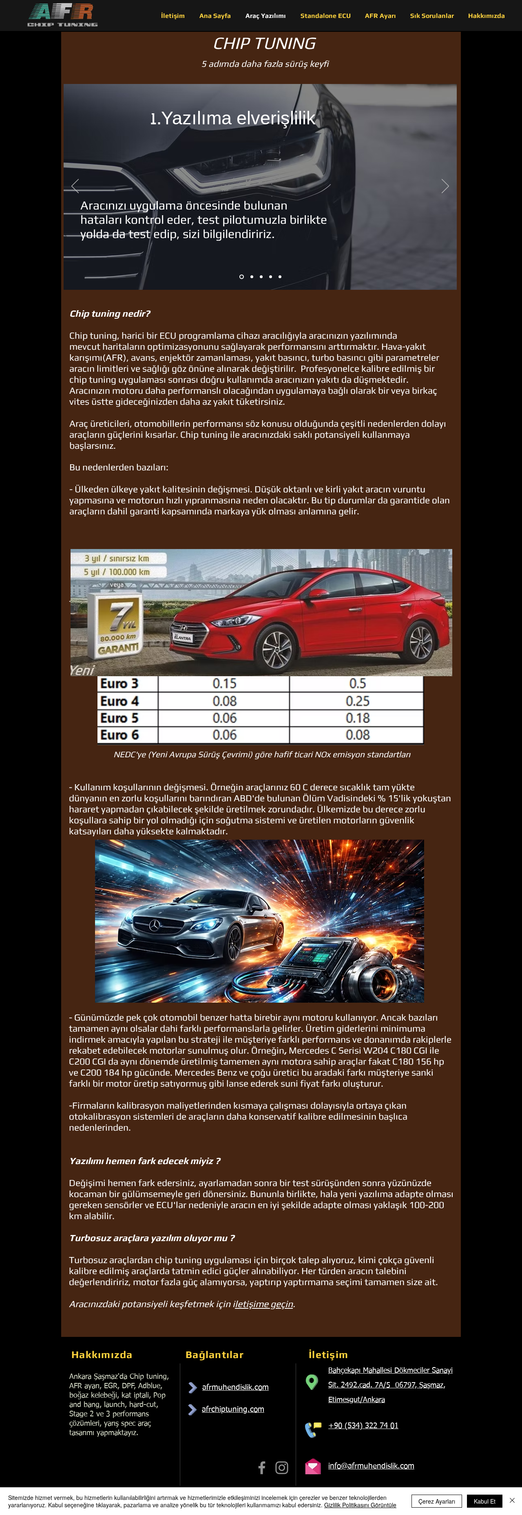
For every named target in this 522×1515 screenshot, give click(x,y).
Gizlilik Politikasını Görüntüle (360, 1505)
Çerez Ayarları (436, 1501)
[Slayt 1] (241, 277)
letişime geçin (264, 1303)
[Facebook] (261, 1467)
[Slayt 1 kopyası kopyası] (261, 277)
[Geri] (75, 186)
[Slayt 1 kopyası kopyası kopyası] (270, 277)
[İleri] (445, 186)
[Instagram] (281, 1467)
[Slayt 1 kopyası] (251, 277)
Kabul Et (484, 1501)
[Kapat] (512, 1501)
